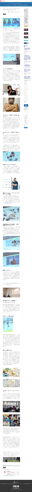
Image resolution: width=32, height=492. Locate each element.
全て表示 (25, 102)
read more (11, 475)
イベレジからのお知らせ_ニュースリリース (26, 97)
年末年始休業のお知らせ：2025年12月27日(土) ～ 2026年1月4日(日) (27, 66)
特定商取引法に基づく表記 (6, 483)
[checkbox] (24, 125)
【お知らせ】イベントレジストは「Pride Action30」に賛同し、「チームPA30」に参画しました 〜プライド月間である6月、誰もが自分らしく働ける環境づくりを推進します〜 (27, 57)
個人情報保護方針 (14, 483)
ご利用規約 (10, 483)
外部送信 (25, 483)
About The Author (7, 469)
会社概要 (2, 483)
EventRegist (8, 471)
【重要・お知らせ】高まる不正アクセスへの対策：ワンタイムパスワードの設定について (27, 70)
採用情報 (27, 483)
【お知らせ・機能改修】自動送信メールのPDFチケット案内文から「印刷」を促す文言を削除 (27, 77)
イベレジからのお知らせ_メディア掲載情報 (26, 100)
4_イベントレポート (7, 465)
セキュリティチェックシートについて (20, 483)
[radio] (24, 125)
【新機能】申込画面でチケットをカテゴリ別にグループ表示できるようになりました (27, 49)
